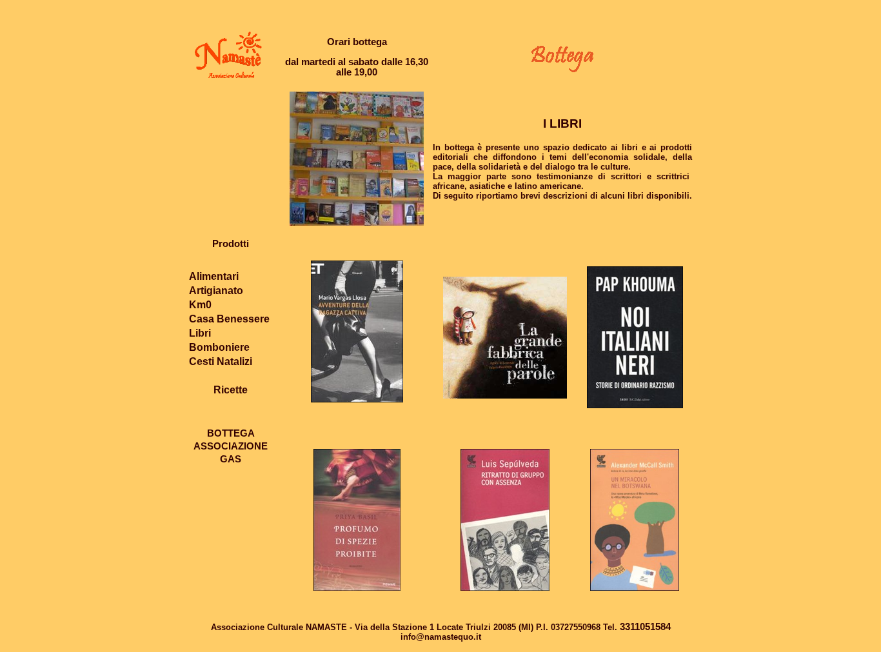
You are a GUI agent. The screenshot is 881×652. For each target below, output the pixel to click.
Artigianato (216, 290)
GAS (230, 459)
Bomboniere (219, 347)
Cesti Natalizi (220, 361)
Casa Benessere (229, 318)
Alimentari (214, 276)
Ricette (230, 389)
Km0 (200, 304)
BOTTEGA (231, 433)
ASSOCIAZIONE (230, 446)
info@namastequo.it (441, 637)
